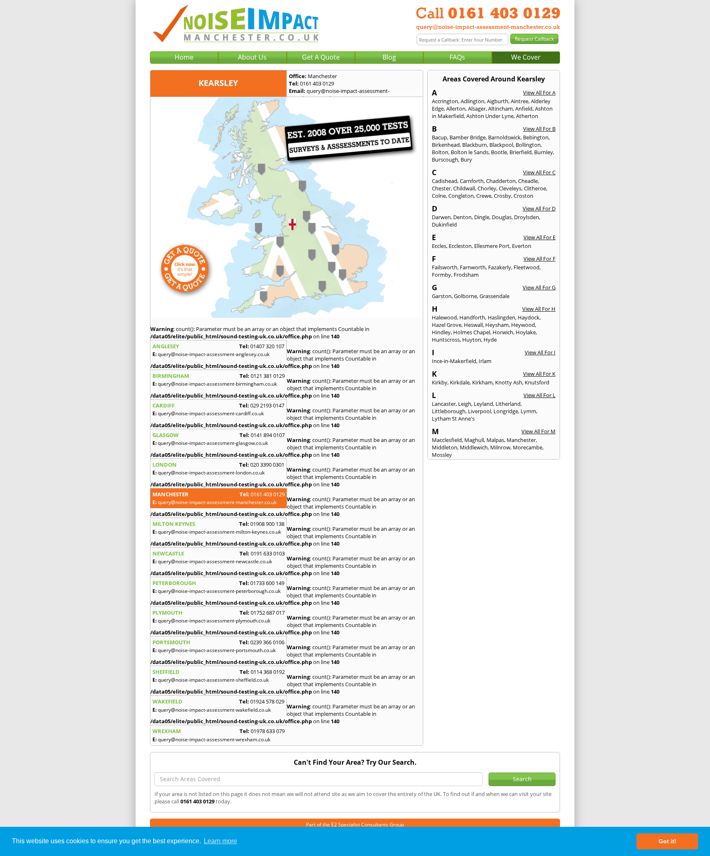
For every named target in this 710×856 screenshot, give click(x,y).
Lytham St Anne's (453, 418)
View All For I (540, 352)
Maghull (474, 440)
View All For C (539, 172)
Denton (462, 217)
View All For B (539, 128)
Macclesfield (447, 440)
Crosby (502, 195)
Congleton (461, 195)
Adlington (472, 101)
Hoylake (526, 332)
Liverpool (479, 411)
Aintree (519, 101)
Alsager (477, 108)
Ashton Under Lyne (490, 116)
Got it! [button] (667, 841)
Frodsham (466, 274)
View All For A (539, 92)
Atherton (527, 116)
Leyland (483, 403)
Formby (441, 274)
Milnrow (500, 447)
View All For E (539, 237)
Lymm (528, 411)
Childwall (464, 188)
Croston (523, 195)
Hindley (441, 332)
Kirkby (439, 382)
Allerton (456, 108)
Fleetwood (526, 267)
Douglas (502, 217)
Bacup (439, 137)
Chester (441, 188)
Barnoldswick (504, 137)
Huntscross (446, 339)
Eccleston (460, 246)
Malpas (495, 440)
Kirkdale (460, 382)
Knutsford (537, 382)
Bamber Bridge (468, 137)
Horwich (503, 332)
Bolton (440, 152)
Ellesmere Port (491, 246)
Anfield (523, 108)
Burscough (445, 159)
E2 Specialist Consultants (359, 824)
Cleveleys (510, 188)
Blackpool (501, 144)
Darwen (441, 217)
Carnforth (472, 181)
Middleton (444, 447)
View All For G (539, 287)
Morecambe (527, 447)
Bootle (499, 152)
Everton (521, 246)
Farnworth (473, 267)
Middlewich (474, 447)
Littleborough (449, 411)
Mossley (442, 454)
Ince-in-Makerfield (454, 361)
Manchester (521, 440)
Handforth (472, 317)
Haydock (528, 317)
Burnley (543, 152)
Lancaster (444, 403)
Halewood (444, 317)
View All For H (539, 308)
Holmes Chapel (471, 332)
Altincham (500, 108)
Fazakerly (499, 267)
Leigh (464, 403)
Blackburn (474, 144)
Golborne (465, 296)
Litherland (508, 403)
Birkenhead (446, 144)
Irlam (485, 361)
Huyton (471, 339)
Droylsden (526, 217)
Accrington (445, 101)
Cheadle (528, 181)
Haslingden (501, 317)
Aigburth (497, 101)
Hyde (490, 339)
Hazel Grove (446, 325)
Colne (439, 195)
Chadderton (501, 181)
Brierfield (520, 152)
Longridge (505, 411)
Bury (466, 159)
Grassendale (494, 296)
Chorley (486, 188)
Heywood (523, 325)
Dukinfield (444, 224)
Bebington (536, 137)
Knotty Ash (508, 382)
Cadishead (444, 181)
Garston (442, 296)
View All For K (539, 373)
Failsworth (444, 267)
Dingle (481, 217)
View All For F (539, 258)
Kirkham (482, 382)
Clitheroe (535, 188)
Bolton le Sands (470, 152)
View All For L (539, 395)
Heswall (473, 325)
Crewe (483, 195)
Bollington (528, 144)
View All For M (538, 431)
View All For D (539, 208)
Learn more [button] (220, 840)
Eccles (439, 246)
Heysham (497, 325)
